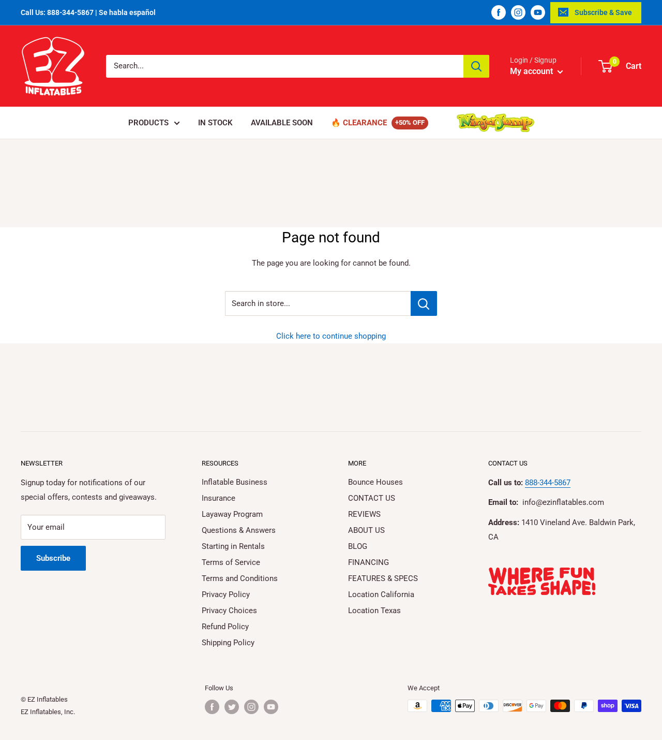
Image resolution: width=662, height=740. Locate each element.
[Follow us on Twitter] (231, 707)
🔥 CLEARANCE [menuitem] (359, 122)
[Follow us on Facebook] (498, 12)
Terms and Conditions (240, 578)
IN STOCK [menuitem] (215, 122)
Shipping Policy (228, 642)
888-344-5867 (547, 482)
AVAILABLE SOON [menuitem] (282, 122)
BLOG (357, 546)
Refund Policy (225, 626)
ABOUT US (366, 530)
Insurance (218, 498)
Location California (381, 594)
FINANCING (368, 562)
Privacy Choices (229, 610)
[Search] (476, 66)
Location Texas (374, 610)
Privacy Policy (226, 594)
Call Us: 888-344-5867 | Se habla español (88, 12)
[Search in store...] (424, 303)
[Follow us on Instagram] (518, 12)
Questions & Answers (239, 530)
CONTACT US (371, 498)
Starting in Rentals (233, 546)
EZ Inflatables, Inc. (48, 712)
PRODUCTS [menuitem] (148, 122)
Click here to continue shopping (331, 336)
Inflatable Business (234, 482)
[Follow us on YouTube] (538, 12)
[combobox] (284, 66)
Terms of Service (231, 562)
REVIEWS (364, 514)
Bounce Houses (375, 482)
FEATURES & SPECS (383, 578)
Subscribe (53, 558)
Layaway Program (232, 514)
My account (532, 71)
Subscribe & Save (603, 12)
